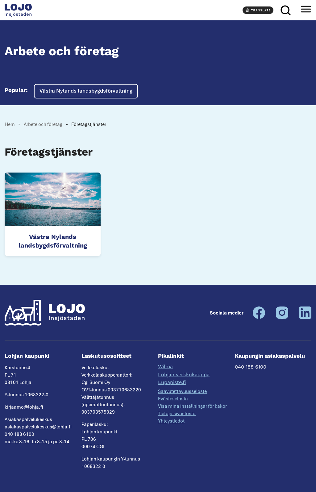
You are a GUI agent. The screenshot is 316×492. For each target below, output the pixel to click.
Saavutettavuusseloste (182, 391)
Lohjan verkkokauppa (184, 374)
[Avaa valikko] (306, 10)
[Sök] (285, 10)
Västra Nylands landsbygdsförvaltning (86, 90)
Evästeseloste (173, 399)
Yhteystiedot (171, 421)
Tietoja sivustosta (177, 414)
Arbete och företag (43, 124)
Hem (10, 124)
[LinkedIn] (305, 317)
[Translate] (258, 10)
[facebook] (259, 317)
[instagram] (282, 317)
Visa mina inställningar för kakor (192, 406)
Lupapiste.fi (172, 382)
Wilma (165, 366)
